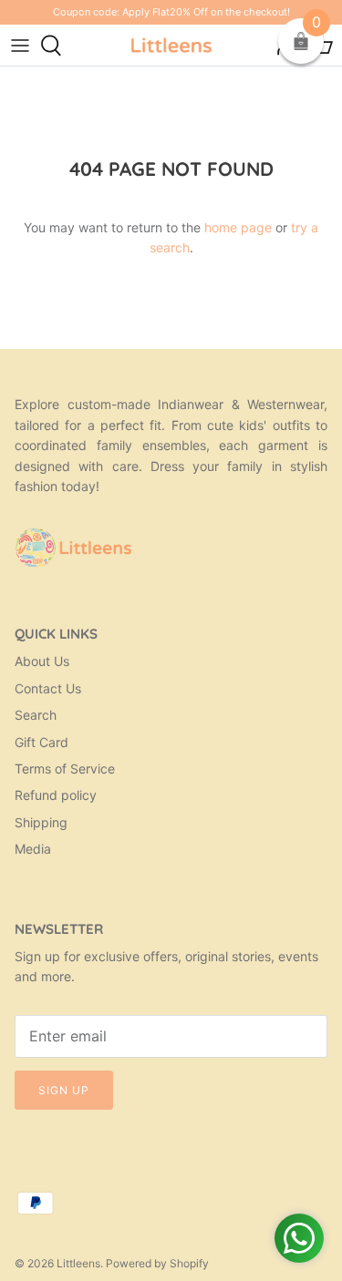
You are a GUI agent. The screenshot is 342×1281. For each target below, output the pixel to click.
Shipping (41, 822)
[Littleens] (171, 45)
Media (33, 848)
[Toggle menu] (20, 46)
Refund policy (56, 795)
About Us (42, 661)
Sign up (63, 1090)
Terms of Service (65, 768)
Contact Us (48, 688)
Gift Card (41, 742)
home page (238, 227)
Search (36, 714)
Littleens (78, 1263)
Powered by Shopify (157, 1263)
